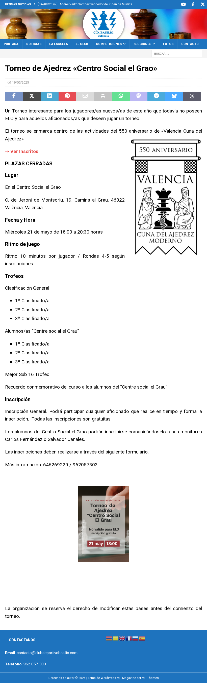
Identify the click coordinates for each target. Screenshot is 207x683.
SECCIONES (142, 44)
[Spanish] (142, 638)
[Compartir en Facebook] (14, 96)
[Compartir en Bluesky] (174, 96)
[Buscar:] (176, 53)
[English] (122, 638)
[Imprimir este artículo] (103, 96)
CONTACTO (190, 44)
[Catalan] (116, 638)
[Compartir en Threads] (192, 96)
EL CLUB (82, 44)
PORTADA (11, 44)
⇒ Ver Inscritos (21, 151)
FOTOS (168, 44)
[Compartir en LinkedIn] (50, 96)
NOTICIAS (33, 44)
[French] (129, 638)
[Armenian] (109, 638)
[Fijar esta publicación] (67, 96)
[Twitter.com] (202, 4)
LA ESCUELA (58, 44)
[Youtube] (183, 4)
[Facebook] (193, 4)
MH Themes (150, 678)
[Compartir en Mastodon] (139, 96)
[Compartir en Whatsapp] (121, 96)
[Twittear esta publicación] (32, 96)
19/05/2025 (20, 82)
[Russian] (135, 638)
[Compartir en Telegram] (156, 96)
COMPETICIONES (109, 44)
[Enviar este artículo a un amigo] (85, 96)
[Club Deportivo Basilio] (103, 36)
